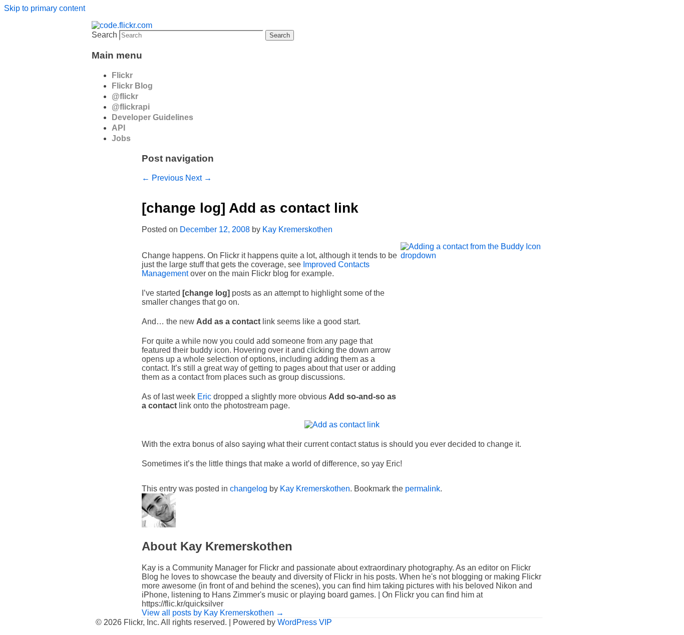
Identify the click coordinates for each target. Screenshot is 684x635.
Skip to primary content (44, 8)
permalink (422, 488)
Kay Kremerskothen (297, 229)
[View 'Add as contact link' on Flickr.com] (342, 424)
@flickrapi (131, 107)
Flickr (122, 75)
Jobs (121, 138)
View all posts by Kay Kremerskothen (213, 612)
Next (198, 178)
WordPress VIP (304, 622)
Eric (204, 396)
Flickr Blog (132, 86)
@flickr (125, 96)
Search (104, 35)
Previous (162, 178)
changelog (248, 488)
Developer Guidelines (152, 117)
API (118, 128)
